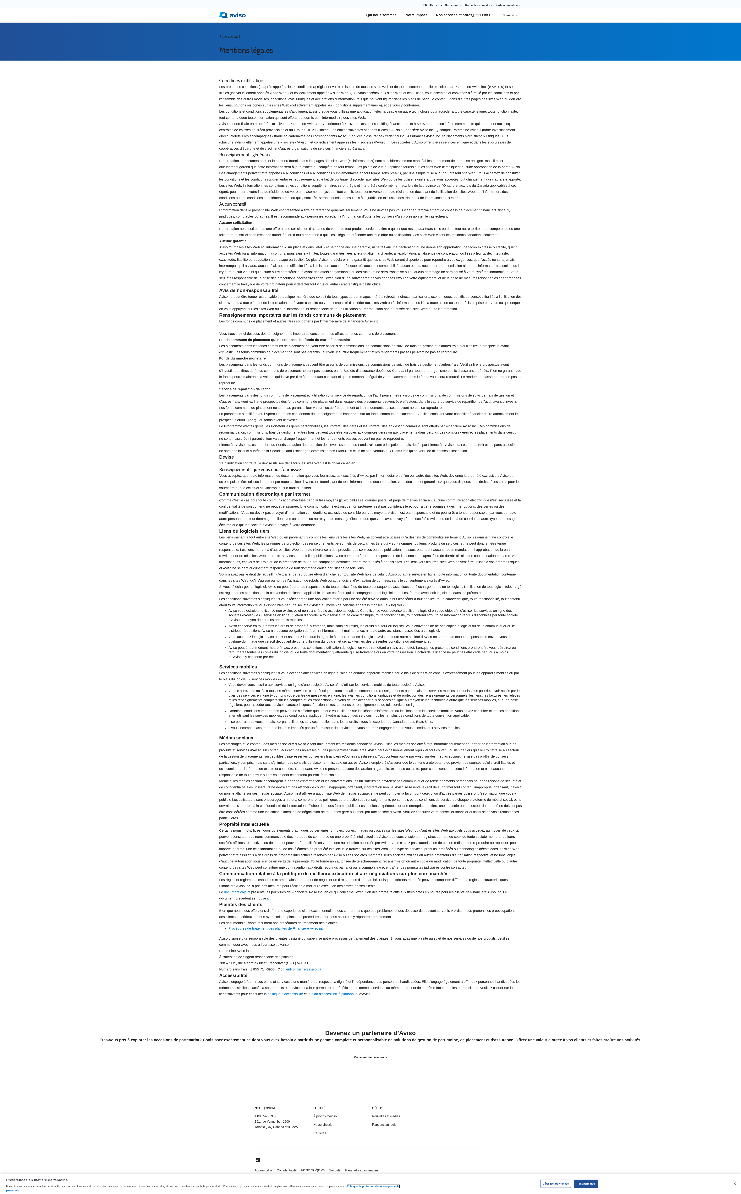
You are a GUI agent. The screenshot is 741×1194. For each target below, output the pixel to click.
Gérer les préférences (556, 1183)
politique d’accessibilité (285, 994)
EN (425, 5)
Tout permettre (586, 1183)
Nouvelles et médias (478, 5)
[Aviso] (262, 1094)
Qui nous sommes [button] (381, 15)
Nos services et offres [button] (454, 15)
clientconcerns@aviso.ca (302, 969)
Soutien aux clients (507, 5)
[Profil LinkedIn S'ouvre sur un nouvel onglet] (258, 1160)
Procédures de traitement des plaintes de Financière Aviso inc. (276, 928)
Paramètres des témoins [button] (361, 1170)
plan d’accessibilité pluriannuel (334, 994)
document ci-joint (237, 892)
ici (268, 898)
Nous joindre (453, 5)
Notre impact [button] (416, 15)
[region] (370, 1184)
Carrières (436, 5)
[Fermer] (735, 1183)
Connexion (510, 15)
